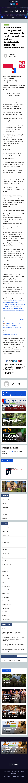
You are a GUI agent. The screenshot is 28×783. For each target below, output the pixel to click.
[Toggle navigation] (13, 17)
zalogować (11, 451)
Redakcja (12, 54)
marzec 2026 (5, 546)
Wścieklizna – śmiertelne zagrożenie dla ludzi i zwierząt (19, 366)
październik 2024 (7, 604)
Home (5, 776)
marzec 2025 (5, 590)
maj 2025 (4, 582)
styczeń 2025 (5, 593)
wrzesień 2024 (6, 608)
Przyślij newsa (16, 776)
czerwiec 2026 (6, 535)
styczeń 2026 (5, 553)
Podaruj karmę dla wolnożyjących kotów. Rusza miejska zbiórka (12, 436)
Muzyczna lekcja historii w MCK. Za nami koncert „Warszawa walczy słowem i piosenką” (13, 639)
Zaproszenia (5, 514)
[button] (23, 17)
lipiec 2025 (5, 575)
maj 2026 (4, 538)
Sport (3, 511)
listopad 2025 (5, 560)
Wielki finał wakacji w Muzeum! (10, 628)
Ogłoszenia (6, 24)
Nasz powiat (9, 776)
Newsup (22, 771)
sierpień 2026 (6, 527)
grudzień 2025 (6, 557)
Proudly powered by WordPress (9, 771)
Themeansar (14, 773)
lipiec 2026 (5, 531)
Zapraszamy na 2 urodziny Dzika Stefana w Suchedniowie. (13, 729)
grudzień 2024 (6, 597)
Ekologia (4, 503)
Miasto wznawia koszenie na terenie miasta (13, 421)
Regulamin (14, 779)
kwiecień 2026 (6, 542)
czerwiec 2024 (6, 615)
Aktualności (6, 403)
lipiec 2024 (5, 611)
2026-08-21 (8, 685)
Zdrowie (4, 518)
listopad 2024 (6, 601)
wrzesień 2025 (6, 568)
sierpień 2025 (5, 571)
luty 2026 (4, 549)
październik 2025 (6, 564)
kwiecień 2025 (6, 586)
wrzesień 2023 (6, 619)
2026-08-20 (8, 716)
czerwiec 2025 (6, 579)
